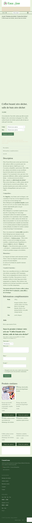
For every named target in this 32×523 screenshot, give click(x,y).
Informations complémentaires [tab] (10, 151)
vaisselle (6, 143)
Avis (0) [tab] (5, 154)
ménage (3, 143)
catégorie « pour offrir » (21, 290)
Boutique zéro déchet (6, 478)
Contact (3, 489)
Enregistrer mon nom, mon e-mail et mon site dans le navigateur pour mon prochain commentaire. (16, 370)
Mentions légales (18, 520)
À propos (4, 486)
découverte (16, 141)
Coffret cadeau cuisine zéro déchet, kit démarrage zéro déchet (8, 435)
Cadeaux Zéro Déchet (11, 140)
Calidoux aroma (15, 238)
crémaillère (8, 141)
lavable (26, 141)
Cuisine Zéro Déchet (19, 140)
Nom (5, 356)
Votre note (6, 341)
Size (3, 130)
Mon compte (16, 12)
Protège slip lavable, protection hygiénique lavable (22, 404)
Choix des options (9, 415)
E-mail (5, 363)
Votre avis (6, 346)
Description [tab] (6, 148)
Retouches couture (5, 484)
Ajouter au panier (8, 134)
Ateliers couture (5, 481)
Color (3, 127)
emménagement (22, 141)
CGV (23, 520)
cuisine (12, 141)
